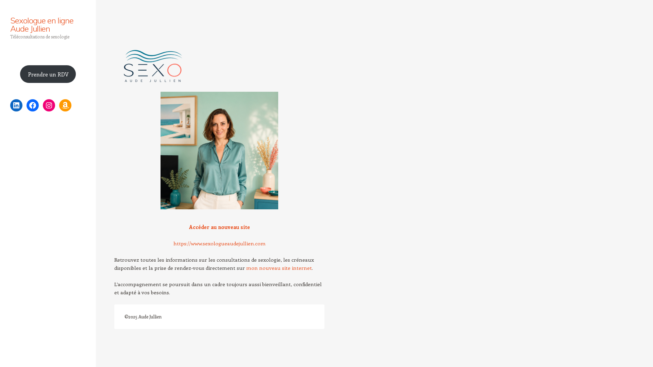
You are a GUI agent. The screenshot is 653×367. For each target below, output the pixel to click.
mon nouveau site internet (279, 267)
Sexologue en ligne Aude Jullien (41, 24)
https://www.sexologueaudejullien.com (219, 243)
